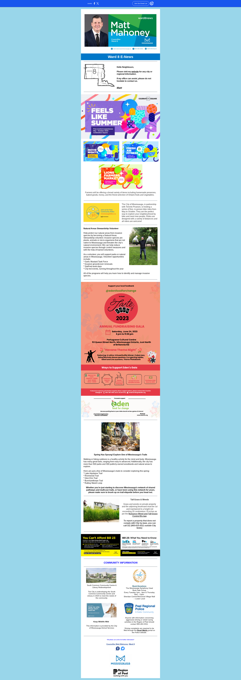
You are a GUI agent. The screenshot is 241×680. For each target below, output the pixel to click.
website (135, 72)
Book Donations (139, 586)
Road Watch (142, 630)
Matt (119, 87)
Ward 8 (132, 644)
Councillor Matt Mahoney (117, 644)
